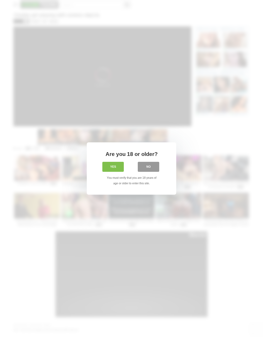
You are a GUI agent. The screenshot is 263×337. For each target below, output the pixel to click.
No (148, 166)
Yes (113, 166)
